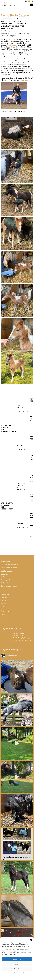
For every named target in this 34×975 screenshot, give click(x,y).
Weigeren (17, 964)
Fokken (3, 577)
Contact (3, 614)
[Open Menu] (31, 4)
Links (2, 617)
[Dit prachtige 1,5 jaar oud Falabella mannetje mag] (17, 877)
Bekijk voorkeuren (17, 969)
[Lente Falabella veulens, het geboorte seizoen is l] (17, 810)
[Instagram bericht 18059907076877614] (17, 844)
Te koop (3, 606)
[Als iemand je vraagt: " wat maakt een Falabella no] (17, 676)
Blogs (3, 620)
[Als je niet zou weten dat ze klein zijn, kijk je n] (17, 710)
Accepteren (17, 959)
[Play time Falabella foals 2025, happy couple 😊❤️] (17, 777)
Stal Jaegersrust (6, 571)
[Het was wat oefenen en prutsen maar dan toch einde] (17, 911)
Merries (3, 600)
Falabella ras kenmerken (9, 565)
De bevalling (5, 583)
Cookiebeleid (13, 972)
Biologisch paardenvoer (9, 586)
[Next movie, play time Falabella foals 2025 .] (17, 743)
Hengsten (4, 597)
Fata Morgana (11, 45)
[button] (31, 939)
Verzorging (4, 574)
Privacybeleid (20, 972)
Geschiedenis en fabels (9, 568)
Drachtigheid (5, 580)
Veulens (3, 603)
